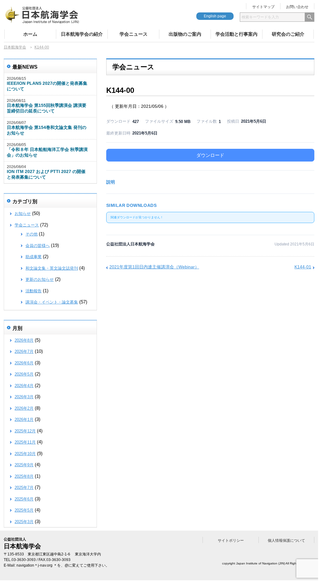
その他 (31, 234)
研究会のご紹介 (288, 34)
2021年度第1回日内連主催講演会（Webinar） (154, 266)
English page (215, 16)
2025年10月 (25, 453)
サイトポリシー (231, 540)
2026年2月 (24, 408)
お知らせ (23, 213)
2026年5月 (24, 374)
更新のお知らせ (39, 279)
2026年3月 (24, 397)
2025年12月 (25, 431)
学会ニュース (134, 34)
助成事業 (33, 256)
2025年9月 (24, 465)
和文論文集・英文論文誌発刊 (51, 268)
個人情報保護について (286, 540)
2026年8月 (24, 340)
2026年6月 (24, 363)
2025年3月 (24, 521)
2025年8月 (24, 476)
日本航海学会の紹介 (82, 34)
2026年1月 (24, 419)
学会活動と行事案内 (236, 34)
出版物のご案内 (185, 34)
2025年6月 (24, 499)
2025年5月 (24, 510)
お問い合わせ (297, 7)
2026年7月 (24, 351)
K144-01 (302, 266)
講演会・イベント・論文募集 (51, 302)
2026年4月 (24, 385)
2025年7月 (24, 487)
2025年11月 (25, 442)
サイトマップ (263, 7)
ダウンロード (210, 155)
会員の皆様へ (37, 245)
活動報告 (33, 291)
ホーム (30, 34)
